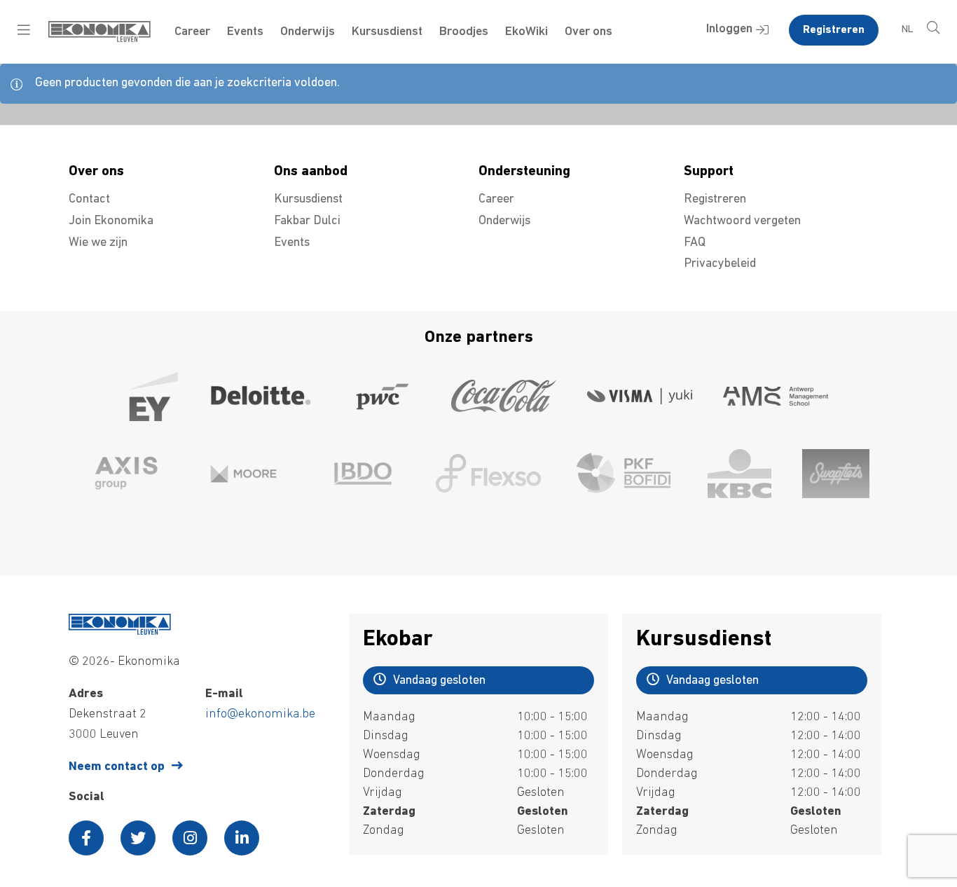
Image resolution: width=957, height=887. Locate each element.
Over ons (588, 32)
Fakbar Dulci (307, 221)
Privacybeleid (720, 264)
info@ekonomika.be (260, 714)
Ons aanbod (310, 172)
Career (192, 32)
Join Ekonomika (111, 221)
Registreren (834, 30)
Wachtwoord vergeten (742, 221)
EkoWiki (526, 32)
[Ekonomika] (99, 39)
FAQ (694, 243)
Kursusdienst (387, 32)
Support (709, 172)
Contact (89, 199)
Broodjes (463, 32)
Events (245, 32)
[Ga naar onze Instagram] (189, 837)
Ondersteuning (524, 172)
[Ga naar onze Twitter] (138, 837)
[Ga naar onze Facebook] (86, 837)
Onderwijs (307, 32)
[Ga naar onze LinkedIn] (241, 837)
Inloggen (729, 29)
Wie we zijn (98, 243)
